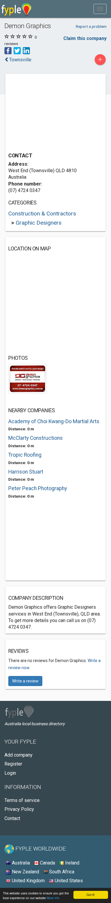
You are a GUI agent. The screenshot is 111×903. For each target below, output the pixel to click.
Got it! (90, 894)
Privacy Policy (19, 809)
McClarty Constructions (35, 438)
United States (68, 880)
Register (13, 764)
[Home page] (16, 8)
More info (53, 898)
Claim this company (85, 38)
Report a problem (91, 26)
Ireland (71, 863)
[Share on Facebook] (8, 50)
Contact (12, 818)
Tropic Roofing (24, 455)
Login (10, 773)
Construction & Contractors (42, 213)
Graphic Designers (39, 222)
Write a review (25, 681)
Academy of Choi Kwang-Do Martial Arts (53, 421)
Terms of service (22, 800)
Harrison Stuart (25, 472)
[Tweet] (17, 50)
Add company (18, 755)
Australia (20, 863)
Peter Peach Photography (37, 488)
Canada (47, 863)
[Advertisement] (52, 114)
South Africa (61, 872)
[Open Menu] (100, 9)
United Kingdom (28, 880)
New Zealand (25, 872)
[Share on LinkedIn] (26, 50)
